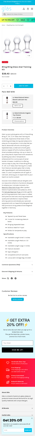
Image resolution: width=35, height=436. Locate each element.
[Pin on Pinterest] (15, 278)
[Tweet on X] (8, 278)
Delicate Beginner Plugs (12, 192)
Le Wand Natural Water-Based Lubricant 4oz (21, 98)
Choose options (19, 121)
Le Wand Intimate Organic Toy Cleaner (22, 114)
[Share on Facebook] (12, 278)
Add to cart (23, 86)
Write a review (17, 299)
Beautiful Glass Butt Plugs (11, 187)
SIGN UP (28, 430)
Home (3, 25)
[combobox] (17, 14)
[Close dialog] (32, 418)
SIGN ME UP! (17, 350)
